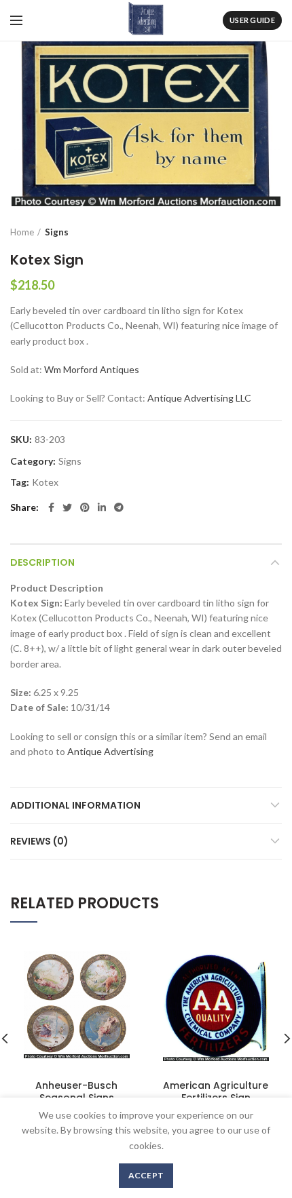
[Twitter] (67, 507)
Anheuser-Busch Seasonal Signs (76, 1091)
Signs (57, 232)
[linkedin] (102, 507)
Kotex (45, 482)
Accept (146, 1175)
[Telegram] (119, 507)
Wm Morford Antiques (91, 369)
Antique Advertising (110, 751)
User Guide (252, 20)
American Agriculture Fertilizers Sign (215, 1091)
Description (42, 562)
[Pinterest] (85, 507)
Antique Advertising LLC (199, 398)
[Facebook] (51, 507)
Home (22, 232)
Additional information (75, 805)
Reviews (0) (39, 841)
